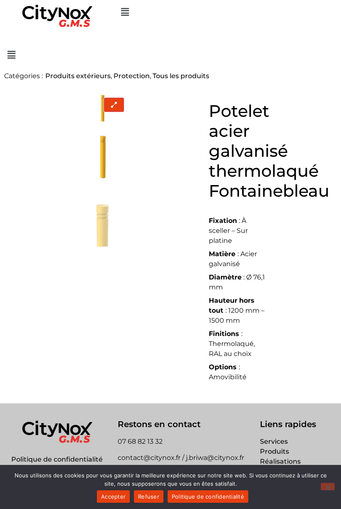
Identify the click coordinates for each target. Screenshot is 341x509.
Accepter (113, 496)
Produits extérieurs (78, 76)
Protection (132, 76)
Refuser (148, 496)
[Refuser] (328, 486)
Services (274, 441)
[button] (227, 12)
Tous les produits (181, 76)
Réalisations (280, 461)
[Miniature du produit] (114, 105)
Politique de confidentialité (57, 459)
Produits (274, 451)
